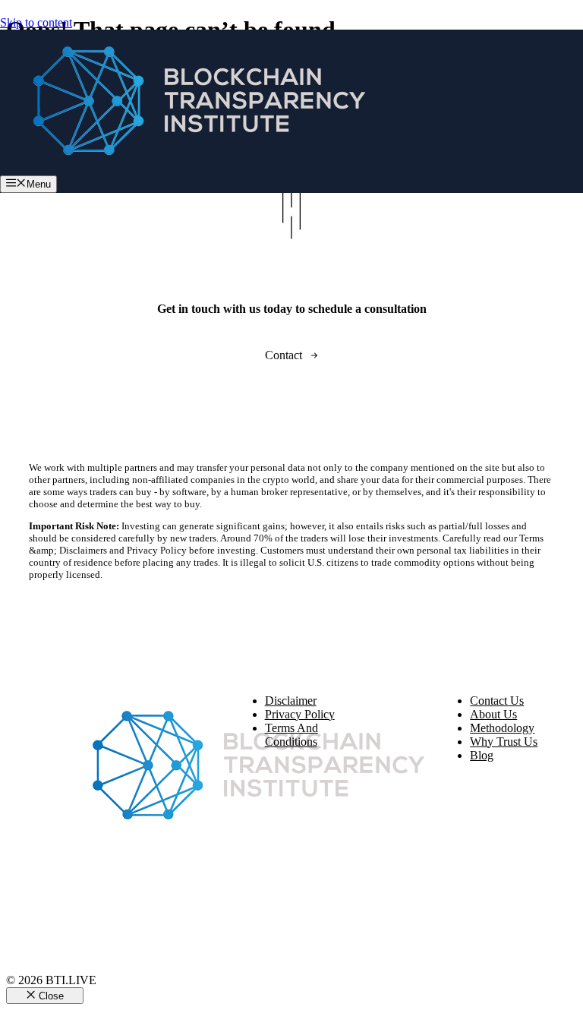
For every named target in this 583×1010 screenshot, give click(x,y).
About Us (493, 714)
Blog (481, 755)
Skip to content (36, 22)
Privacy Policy (300, 714)
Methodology (502, 727)
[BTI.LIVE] (190, 168)
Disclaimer (291, 700)
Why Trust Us (503, 741)
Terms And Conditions (291, 734)
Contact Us (497, 700)
